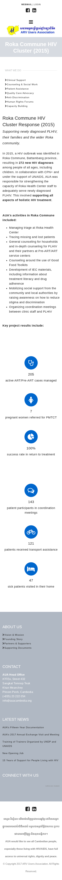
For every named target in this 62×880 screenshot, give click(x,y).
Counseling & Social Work (22, 84)
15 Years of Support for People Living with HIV (30, 760)
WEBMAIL (26, 4)
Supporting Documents (18, 647)
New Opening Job (13, 753)
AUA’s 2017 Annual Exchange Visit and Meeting (30, 734)
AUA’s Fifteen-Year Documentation (23, 727)
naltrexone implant (52, 786)
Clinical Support (16, 80)
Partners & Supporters (17, 643)
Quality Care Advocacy (20, 93)
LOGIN (37, 4)
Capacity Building (17, 106)
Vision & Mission (14, 634)
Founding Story (13, 639)
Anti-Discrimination (18, 97)
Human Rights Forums (20, 101)
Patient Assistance (18, 88)
